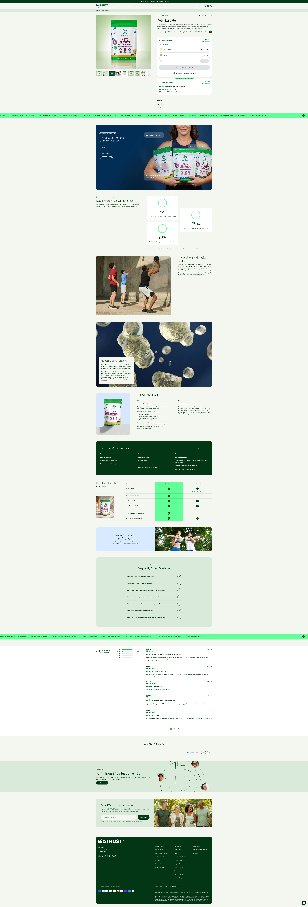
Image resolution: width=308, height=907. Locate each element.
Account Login (159, 846)
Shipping (157, 860)
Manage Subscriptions (161, 853)
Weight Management (180, 864)
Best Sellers (177, 850)
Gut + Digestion (178, 871)
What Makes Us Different (200, 850)
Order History (159, 850)
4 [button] (182, 729)
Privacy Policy (158, 886)
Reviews (195, 853)
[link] (128, 658)
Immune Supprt (178, 878)
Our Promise (196, 846)
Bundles (176, 853)
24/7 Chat (200, 6)
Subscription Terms (175, 886)
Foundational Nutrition (180, 857)
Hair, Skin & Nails (179, 874)
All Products (177, 846)
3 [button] (178, 729)
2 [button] (174, 729)
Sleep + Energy (178, 867)
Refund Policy (159, 864)
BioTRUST (98, 10)
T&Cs (166, 886)
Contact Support (160, 867)
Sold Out (204, 61)
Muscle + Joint (178, 860)
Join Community (102, 783)
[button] (167, 729)
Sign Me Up (143, 817)
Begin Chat (102, 851)
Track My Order (159, 857)
